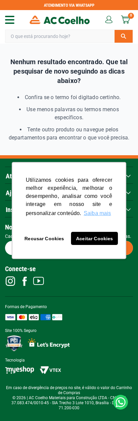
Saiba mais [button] (97, 213)
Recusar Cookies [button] (44, 238)
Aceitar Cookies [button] (94, 238)
